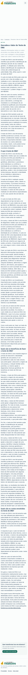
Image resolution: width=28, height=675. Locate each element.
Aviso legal (15, 671)
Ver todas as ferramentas (9, 651)
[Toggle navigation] (25, 3)
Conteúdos (7, 39)
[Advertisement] (14, 21)
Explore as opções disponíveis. (11, 608)
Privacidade (4, 671)
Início (2, 39)
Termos (10, 671)
